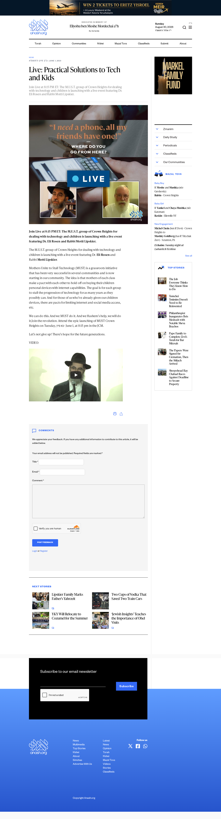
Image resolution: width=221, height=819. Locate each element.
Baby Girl (159, 204)
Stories (107, 768)
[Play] (75, 375)
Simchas (77, 760)
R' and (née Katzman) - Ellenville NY (173, 211)
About (183, 44)
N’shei (100, 44)
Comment (38, 481)
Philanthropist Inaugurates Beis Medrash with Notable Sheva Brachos (178, 319)
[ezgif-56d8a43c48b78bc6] (173, 75)
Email (35, 472)
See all (188, 256)
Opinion (56, 44)
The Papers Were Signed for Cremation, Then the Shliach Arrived (178, 357)
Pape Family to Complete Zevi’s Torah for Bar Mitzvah (178, 338)
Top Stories (79, 748)
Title (35, 462)
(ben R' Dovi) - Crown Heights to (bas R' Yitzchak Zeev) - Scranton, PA (173, 234)
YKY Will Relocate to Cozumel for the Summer (70, 616)
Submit (164, 44)
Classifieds (143, 44)
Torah (38, 44)
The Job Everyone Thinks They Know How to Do (178, 284)
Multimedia (79, 745)
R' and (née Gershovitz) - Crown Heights (169, 191)
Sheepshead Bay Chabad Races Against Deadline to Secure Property (179, 377)
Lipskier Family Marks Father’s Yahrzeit (67, 596)
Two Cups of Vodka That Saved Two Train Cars (128, 596)
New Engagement (164, 224)
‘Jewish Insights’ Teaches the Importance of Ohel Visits (128, 618)
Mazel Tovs (109, 760)
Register (44, 551)
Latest (106, 741)
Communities (79, 44)
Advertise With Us (82, 764)
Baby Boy (159, 183)
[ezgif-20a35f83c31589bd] (110, 8)
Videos (106, 764)
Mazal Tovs (121, 44)
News (31, 58)
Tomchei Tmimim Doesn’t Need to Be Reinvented (178, 301)
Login (34, 551)
